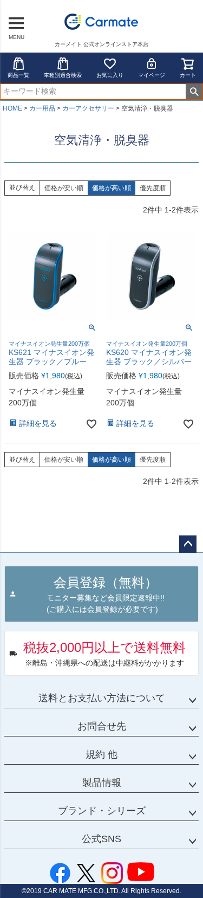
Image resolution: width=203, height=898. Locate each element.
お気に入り (109, 75)
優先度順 (153, 188)
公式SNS (101, 839)
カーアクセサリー (88, 108)
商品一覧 (18, 75)
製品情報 (101, 782)
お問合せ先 (101, 726)
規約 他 (101, 754)
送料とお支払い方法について (101, 698)
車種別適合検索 (63, 75)
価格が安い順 (63, 188)
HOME (12, 108)
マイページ (151, 75)
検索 (194, 91)
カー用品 (42, 108)
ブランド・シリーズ (102, 810)
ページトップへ (188, 544)
